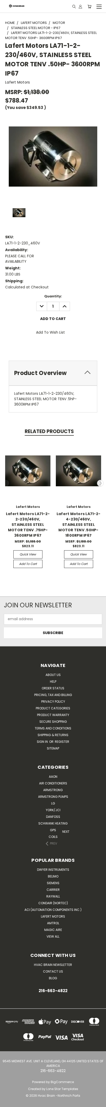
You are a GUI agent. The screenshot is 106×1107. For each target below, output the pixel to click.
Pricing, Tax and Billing (53, 695)
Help (53, 681)
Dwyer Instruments (53, 869)
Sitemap (53, 748)
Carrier (53, 890)
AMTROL (53, 923)
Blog (53, 978)
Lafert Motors (53, 916)
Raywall (53, 896)
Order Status (53, 688)
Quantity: (53, 296)
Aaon (53, 776)
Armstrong (53, 790)
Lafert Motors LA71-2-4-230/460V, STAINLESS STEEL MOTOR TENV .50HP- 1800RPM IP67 (78, 524)
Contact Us (53, 971)
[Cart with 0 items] (89, 6)
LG (53, 803)
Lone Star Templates (62, 1089)
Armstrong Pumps (53, 796)
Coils (53, 837)
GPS (53, 830)
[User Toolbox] (80, 6)
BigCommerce (62, 1082)
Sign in (43, 741)
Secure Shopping (53, 721)
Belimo (53, 876)
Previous (6, 483)
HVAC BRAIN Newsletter (53, 965)
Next (100, 483)
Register (62, 741)
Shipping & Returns (53, 735)
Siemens (53, 883)
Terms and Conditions (53, 728)
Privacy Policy (53, 701)
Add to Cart (28, 564)
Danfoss (53, 817)
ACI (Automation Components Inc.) (53, 910)
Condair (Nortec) (53, 903)
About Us (53, 675)
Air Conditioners (53, 783)
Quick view (28, 554)
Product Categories (53, 708)
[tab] (53, 373)
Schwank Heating (53, 823)
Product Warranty (53, 715)
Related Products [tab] (49, 431)
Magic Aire (53, 930)
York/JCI (53, 810)
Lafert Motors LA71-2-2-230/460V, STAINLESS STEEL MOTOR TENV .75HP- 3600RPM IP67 (28, 524)
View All (53, 936)
